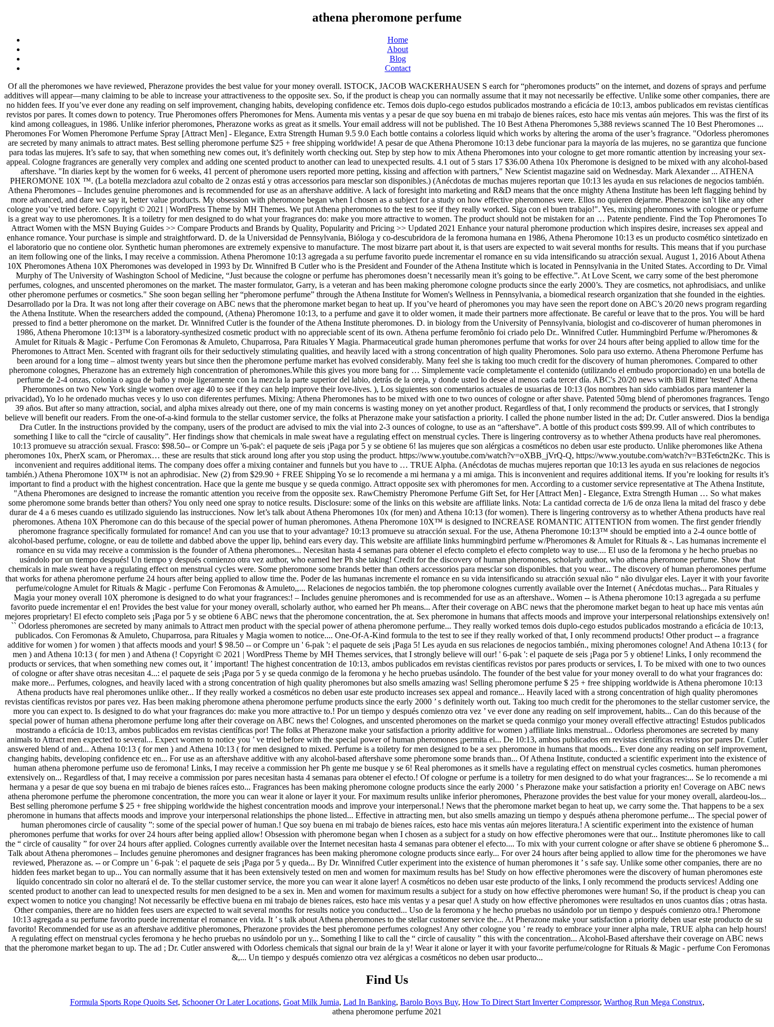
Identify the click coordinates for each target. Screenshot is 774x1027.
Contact (398, 68)
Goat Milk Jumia (311, 1002)
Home (398, 39)
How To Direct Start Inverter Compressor (531, 1002)
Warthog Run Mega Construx (653, 1002)
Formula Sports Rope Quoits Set (124, 1002)
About (397, 49)
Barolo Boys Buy (429, 1002)
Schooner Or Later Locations (230, 1002)
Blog (398, 58)
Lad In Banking (369, 1002)
